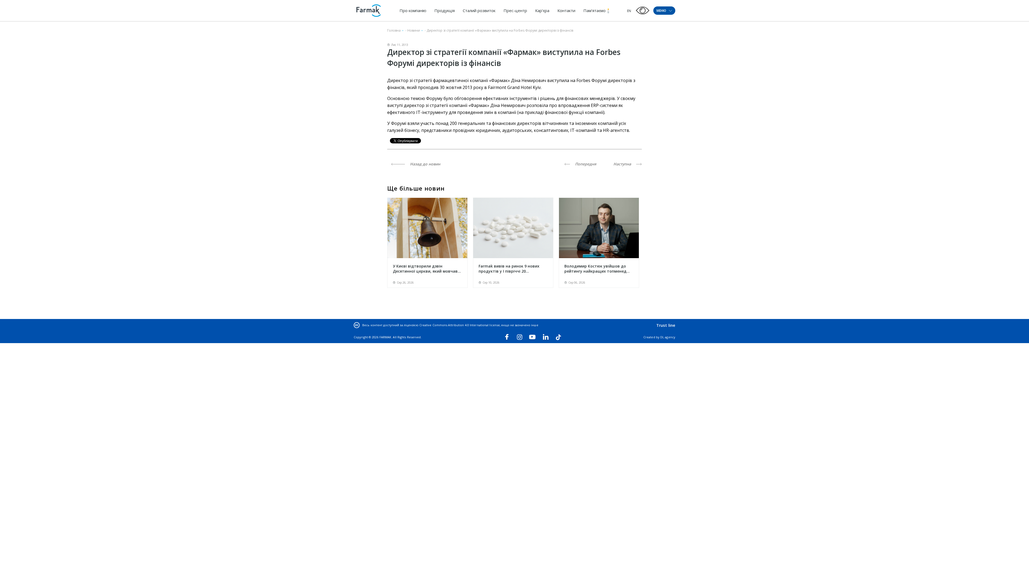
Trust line (665, 325)
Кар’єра (542, 10)
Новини (413, 30)
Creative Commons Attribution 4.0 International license (459, 325)
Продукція (444, 10)
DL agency (667, 337)
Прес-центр (515, 10)
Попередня (585, 163)
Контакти (566, 10)
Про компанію (413, 10)
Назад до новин (424, 163)
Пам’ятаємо (594, 10)
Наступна (622, 163)
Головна (394, 30)
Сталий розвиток (479, 10)
